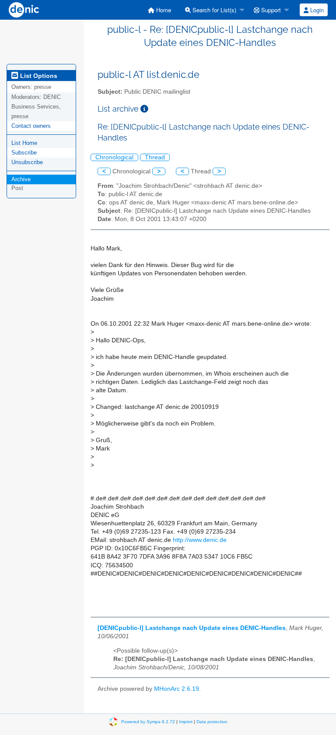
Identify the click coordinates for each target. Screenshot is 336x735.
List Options (37, 75)
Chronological (114, 157)
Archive (21, 179)
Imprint (185, 721)
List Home (24, 143)
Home (162, 10)
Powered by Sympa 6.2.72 (148, 721)
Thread (155, 157)
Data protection (212, 721)
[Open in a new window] (144, 108)
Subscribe (24, 152)
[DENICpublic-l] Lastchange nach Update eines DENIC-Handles (192, 628)
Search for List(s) (213, 10)
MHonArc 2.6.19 (176, 689)
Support (270, 10)
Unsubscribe (27, 162)
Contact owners (31, 126)
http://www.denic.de (200, 540)
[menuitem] (159, 10)
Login (316, 10)
